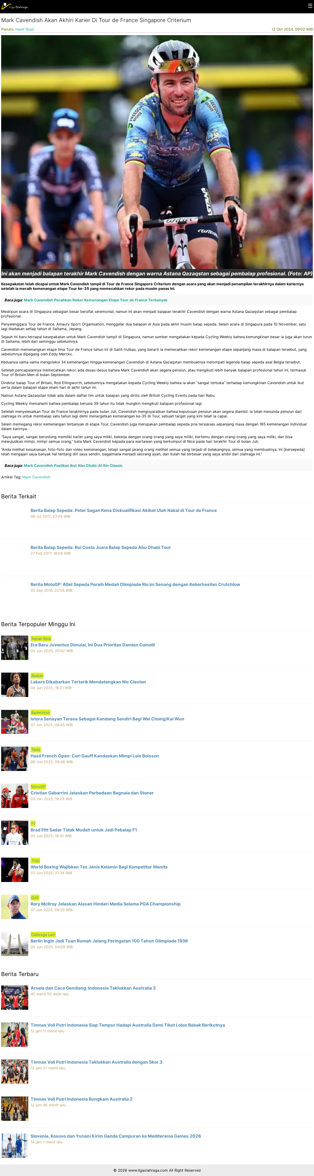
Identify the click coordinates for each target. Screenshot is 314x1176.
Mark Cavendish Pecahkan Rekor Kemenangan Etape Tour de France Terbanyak (95, 300)
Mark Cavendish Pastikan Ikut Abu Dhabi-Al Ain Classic (73, 465)
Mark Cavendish (36, 477)
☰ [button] (310, 6)
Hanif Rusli (24, 29)
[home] (14, 8)
